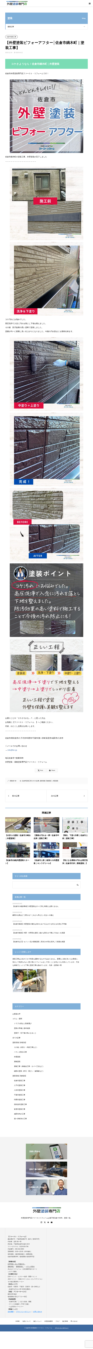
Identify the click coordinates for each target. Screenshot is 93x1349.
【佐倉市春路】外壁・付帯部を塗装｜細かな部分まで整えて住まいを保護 (38, 933)
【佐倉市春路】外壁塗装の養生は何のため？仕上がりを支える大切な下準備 (39, 924)
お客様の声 (16, 1014)
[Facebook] (48, 1222)
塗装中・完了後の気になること (25, 1033)
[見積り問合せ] (46, 1158)
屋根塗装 (17, 1061)
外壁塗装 (55, 781)
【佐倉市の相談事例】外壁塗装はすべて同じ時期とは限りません (35, 906)
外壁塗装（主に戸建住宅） (16, 1264)
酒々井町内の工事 (20, 1119)
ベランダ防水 (30, 1266)
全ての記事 (35, 781)
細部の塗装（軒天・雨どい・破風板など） (29, 1071)
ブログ (57, 1321)
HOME (18, 1321)
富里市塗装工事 (19, 1109)
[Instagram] (41, 1222)
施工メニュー (37, 1321)
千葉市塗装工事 (19, 1095)
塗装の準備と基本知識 (22, 1028)
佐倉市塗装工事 (11, 37)
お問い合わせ (37, 1312)
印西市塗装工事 (19, 1100)
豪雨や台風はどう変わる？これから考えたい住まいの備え (33, 915)
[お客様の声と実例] (46, 1194)
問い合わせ (74, 1321)
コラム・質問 (17, 1019)
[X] (45, 1222)
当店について (26, 1321)
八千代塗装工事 (19, 1085)
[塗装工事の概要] (46, 1176)
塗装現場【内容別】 (19, 1042)
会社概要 (11, 1312)
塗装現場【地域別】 (46, 781)
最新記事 (11, 27)
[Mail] (51, 1222)
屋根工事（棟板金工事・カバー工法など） (29, 1066)
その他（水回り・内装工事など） (26, 1047)
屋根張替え (20, 1266)
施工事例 (65, 1321)
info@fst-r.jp (12, 750)
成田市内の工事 (19, 1114)
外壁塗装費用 (48, 1321)
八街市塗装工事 (19, 1090)
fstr (15, 781)
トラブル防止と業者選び (23, 1023)
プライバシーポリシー (23, 1312)
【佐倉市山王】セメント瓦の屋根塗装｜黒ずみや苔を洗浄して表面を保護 (38, 942)
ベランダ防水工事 (20, 1052)
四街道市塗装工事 (20, 1104)
